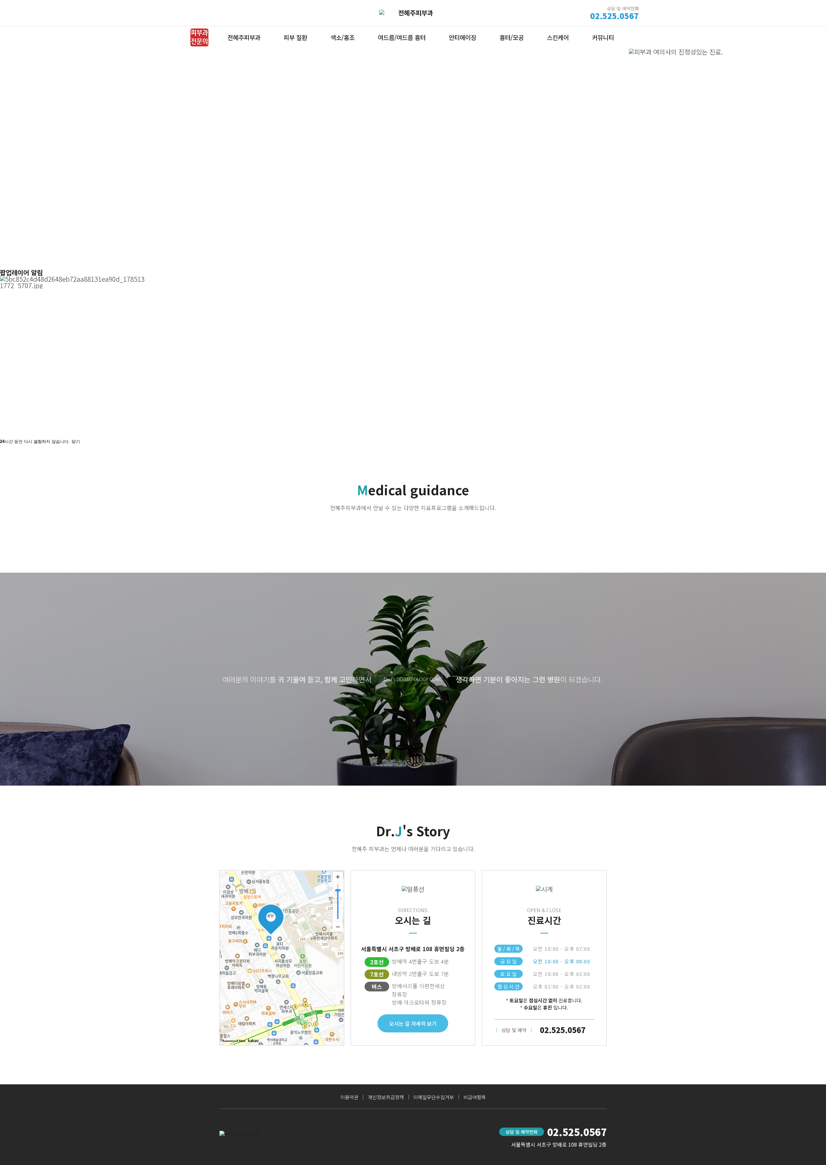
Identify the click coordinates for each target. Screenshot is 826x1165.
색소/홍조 (342, 37)
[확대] (338, 877)
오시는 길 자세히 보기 (413, 1023)
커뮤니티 (603, 37)
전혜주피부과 (243, 37)
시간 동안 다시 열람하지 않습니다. (35, 441)
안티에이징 (462, 37)
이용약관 (349, 1097)
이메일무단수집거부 (433, 1097)
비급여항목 (474, 1097)
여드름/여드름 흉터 (402, 37)
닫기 (76, 441)
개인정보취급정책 (386, 1097)
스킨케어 (558, 37)
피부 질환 (295, 37)
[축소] (338, 926)
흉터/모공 (511, 37)
